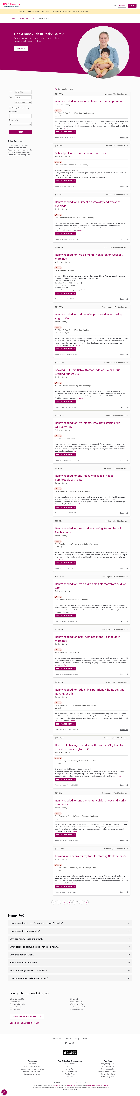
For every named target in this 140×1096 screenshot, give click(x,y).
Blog (77, 1039)
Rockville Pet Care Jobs (17, 148)
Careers (68, 1039)
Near (10, 97)
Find (10, 91)
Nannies (70, 1066)
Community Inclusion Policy (32, 1069)
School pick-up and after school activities (80, 153)
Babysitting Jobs (108, 1064)
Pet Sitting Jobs (107, 1077)
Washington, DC (77, 1004)
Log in (122, 6)
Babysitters (70, 1064)
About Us (57, 1039)
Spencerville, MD (77, 1009)
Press (85, 1039)
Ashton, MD (15, 1009)
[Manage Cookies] (4, 1092)
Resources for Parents (32, 1071)
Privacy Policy (71, 1085)
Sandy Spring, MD (17, 1004)
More (66, 128)
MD (33, 18)
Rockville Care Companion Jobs (20, 150)
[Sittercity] (11, 5)
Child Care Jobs (107, 1069)
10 (81, 902)
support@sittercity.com (70, 1089)
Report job (124, 137)
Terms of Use (57, 1085)
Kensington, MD (76, 1001)
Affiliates (32, 1064)
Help (114, 6)
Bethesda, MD (15, 1007)
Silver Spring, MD (17, 999)
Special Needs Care (70, 1071)
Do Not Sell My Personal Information (97, 1085)
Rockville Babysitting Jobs (18, 145)
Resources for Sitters (32, 1074)
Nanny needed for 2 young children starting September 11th (91, 101)
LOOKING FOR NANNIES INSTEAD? (24, 1023)
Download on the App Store (70, 1052)
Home (14, 18)
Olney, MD (74, 999)
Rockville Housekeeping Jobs (19, 155)
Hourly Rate (13, 120)
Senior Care (70, 1074)
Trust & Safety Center (32, 1066)
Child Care (70, 1069)
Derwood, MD (15, 1001)
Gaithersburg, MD (77, 1007)
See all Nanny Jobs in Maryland (27, 1017)
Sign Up (132, 6)
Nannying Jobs (108, 1066)
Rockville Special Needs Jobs (19, 152)
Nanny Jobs (24, 18)
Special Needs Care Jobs (108, 1071)
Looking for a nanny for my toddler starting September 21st (91, 856)
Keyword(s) (13, 112)
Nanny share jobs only (20, 108)
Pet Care (70, 1077)
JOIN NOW (21, 49)
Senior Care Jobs (108, 1074)
